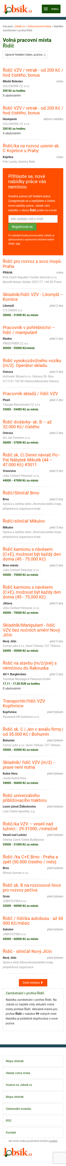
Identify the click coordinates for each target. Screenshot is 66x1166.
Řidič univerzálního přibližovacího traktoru (25, 798)
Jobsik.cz (19, 26)
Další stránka (32, 982)
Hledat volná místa (18, 1073)
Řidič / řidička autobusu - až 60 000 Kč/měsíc (33, 921)
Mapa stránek (15, 1061)
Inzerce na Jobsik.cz (19, 1085)
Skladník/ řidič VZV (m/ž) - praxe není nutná (28, 765)
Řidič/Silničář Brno (21, 493)
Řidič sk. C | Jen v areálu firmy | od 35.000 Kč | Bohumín (33, 732)
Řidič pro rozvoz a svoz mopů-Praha (32, 264)
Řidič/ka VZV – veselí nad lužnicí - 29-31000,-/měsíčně (30, 826)
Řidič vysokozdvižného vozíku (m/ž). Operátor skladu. (32, 363)
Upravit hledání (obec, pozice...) (25, 54)
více (18, 243)
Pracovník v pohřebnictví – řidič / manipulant (29, 330)
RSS (8, 1120)
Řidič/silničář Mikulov (24, 521)
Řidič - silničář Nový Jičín (27, 951)
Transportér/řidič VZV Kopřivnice (24, 703)
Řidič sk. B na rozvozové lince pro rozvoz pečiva (32, 888)
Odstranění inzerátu (18, 1109)
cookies (53, 1140)
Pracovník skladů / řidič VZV (30, 393)
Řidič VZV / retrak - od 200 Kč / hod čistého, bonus (33, 73)
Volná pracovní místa (39, 26)
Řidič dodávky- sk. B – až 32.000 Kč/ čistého (27, 424)
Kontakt (11, 1132)
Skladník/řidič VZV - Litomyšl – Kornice (33, 297)
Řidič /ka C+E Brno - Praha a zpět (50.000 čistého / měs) (30, 859)
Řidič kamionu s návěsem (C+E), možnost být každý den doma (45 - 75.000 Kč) (32, 554)
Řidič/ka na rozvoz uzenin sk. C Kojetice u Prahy (31, 148)
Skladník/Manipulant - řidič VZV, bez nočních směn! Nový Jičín (31, 630)
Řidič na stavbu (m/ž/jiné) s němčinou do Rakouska (30, 665)
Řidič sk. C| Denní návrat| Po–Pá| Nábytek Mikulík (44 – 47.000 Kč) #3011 (31, 460)
